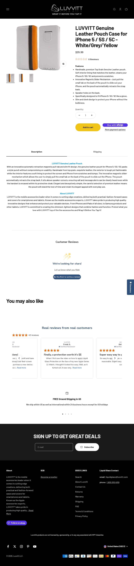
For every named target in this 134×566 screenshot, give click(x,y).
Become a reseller (49, 477)
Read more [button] (21, 368)
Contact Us (80, 486)
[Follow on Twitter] (14, 546)
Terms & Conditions (84, 511)
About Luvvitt (81, 481)
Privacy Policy (81, 516)
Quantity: (79, 109)
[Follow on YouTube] (35, 546)
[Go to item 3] (31, 78)
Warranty (79, 496)
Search (78, 477)
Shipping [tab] (97, 151)
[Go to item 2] (21, 78)
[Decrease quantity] (79, 115)
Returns (79, 491)
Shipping (79, 501)
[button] (19, 358)
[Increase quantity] (92, 115)
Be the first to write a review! (67, 277)
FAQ (77, 506)
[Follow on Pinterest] (28, 546)
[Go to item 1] (10, 78)
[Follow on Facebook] (8, 546)
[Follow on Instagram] (21, 546)
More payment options (115, 129)
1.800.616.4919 (113, 482)
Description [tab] (36, 151)
